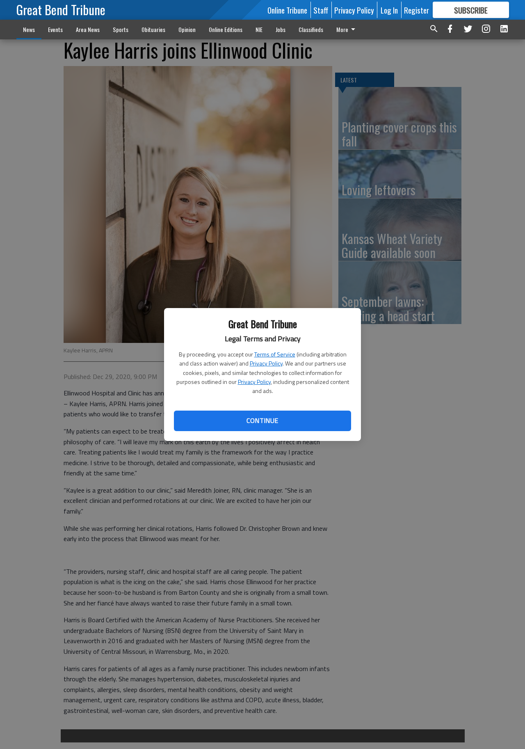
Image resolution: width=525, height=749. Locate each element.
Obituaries (153, 29)
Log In (389, 10)
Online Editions (225, 29)
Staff (320, 10)
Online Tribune (287, 10)
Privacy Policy (266, 363)
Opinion (187, 29)
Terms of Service (274, 354)
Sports (120, 29)
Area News (88, 29)
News (29, 29)
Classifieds (311, 29)
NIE (259, 29)
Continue (262, 420)
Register (416, 10)
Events (55, 29)
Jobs (280, 29)
